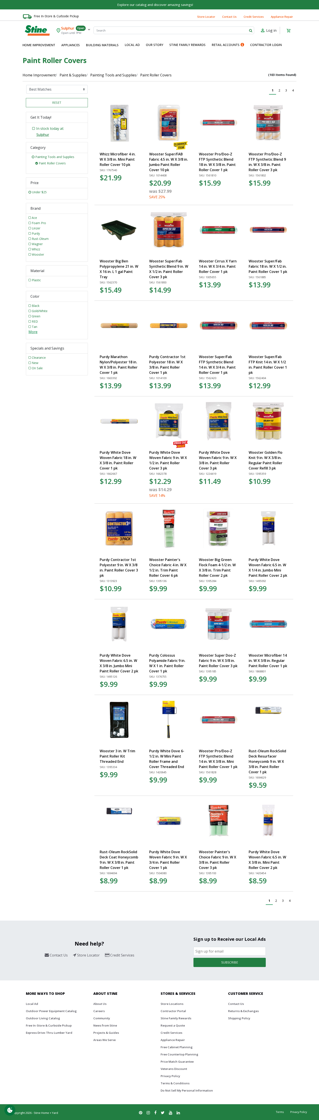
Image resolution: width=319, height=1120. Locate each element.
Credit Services (254, 17)
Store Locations (172, 1004)
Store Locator (206, 17)
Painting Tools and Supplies (113, 75)
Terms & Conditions (175, 1083)
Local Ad (32, 1004)
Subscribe (229, 962)
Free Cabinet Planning (177, 1047)
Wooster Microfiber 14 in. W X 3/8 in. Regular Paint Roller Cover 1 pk (268, 660)
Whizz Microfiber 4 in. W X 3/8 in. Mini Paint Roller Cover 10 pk (118, 159)
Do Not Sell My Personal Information (187, 1090)
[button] (38, 45)
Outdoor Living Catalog (43, 1018)
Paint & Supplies (73, 75)
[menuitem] (38, 45)
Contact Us (229, 17)
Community (101, 1018)
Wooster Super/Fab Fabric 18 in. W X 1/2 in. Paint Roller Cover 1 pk (268, 266)
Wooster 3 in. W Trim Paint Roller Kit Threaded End (117, 756)
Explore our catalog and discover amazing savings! (155, 4)
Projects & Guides (106, 1033)
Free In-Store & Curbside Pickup (56, 16)
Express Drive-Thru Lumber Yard (49, 1033)
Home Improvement (39, 75)
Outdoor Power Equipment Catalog (51, 1011)
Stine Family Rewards (176, 1018)
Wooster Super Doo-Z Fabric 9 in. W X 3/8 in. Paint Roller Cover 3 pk (218, 660)
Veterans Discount (174, 1069)
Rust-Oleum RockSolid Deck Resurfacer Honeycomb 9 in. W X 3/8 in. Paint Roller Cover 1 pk (267, 761)
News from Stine (105, 1025)
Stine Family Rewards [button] (187, 45)
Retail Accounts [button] (225, 45)
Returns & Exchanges (243, 1011)
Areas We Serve (104, 1040)
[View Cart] (289, 30)
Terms (280, 1112)
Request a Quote (173, 1025)
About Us (99, 1004)
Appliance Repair (282, 17)
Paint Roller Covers (156, 75)
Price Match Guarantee (177, 1062)
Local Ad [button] (132, 45)
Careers (99, 1011)
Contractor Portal (173, 1011)
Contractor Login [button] (266, 45)
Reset (56, 102)
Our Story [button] (154, 45)
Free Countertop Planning (179, 1054)
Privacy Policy (170, 1076)
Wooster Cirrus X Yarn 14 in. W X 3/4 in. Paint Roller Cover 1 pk (218, 266)
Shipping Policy (239, 1018)
